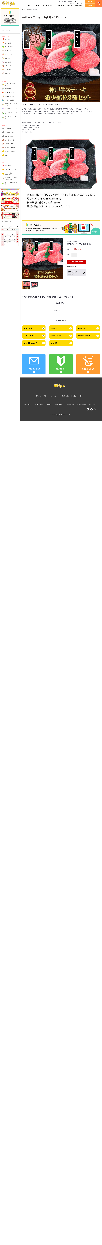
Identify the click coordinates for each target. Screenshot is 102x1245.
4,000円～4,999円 (9, 136)
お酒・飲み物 (8, 62)
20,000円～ (7, 155)
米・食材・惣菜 (9, 50)
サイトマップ (92, 404)
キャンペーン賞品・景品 (11, 169)
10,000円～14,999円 (10, 147)
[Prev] (2, 226)
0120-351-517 (77, 2)
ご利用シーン (48, 5)
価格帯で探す (5, 125)
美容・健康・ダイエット (11, 108)
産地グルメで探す (6, 36)
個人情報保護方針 (81, 404)
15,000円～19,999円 (10, 151)
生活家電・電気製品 (10, 96)
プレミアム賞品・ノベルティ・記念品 (11, 173)
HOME (23, 9)
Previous (21, 259)
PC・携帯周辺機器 (9, 100)
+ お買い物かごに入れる (78, 261)
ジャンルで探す (5, 81)
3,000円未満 (8, 128)
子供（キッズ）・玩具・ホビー (11, 117)
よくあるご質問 (59, 5)
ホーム (29, 5)
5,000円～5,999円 (9, 140)
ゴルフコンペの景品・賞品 (11, 183)
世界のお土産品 (9, 88)
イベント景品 (8, 165)
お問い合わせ (78, 5)
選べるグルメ (8, 73)
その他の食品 (8, 69)
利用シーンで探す (6, 163)
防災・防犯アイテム (10, 92)
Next (64, 259)
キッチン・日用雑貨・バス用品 (11, 84)
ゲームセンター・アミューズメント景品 (11, 178)
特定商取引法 (71, 404)
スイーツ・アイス (9, 54)
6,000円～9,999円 (9, 143)
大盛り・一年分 (9, 65)
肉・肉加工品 (8, 39)
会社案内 (69, 5)
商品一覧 (29, 9)
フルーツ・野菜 (9, 46)
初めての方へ (38, 5)
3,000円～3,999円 (9, 132)
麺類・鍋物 (7, 58)
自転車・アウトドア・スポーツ (11, 104)
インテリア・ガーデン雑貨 (11, 112)
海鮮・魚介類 (8, 43)
